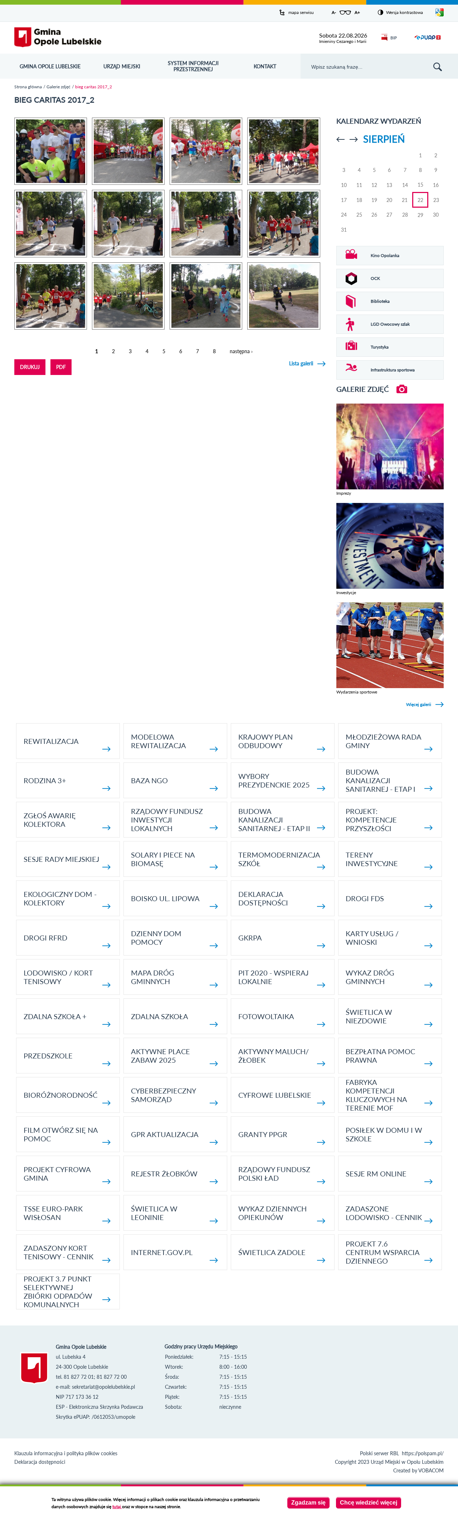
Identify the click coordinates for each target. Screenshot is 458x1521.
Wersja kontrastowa (404, 12)
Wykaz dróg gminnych (370, 977)
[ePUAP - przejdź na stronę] (427, 41)
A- (334, 12)
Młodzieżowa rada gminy (383, 741)
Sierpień (384, 139)
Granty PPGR (262, 1134)
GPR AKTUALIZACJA (165, 1134)
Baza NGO (149, 780)
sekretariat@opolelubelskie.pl (103, 1387)
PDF (61, 367)
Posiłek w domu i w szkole (384, 1134)
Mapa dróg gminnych (152, 977)
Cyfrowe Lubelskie (274, 1095)
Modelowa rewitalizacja (158, 741)
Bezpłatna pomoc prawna (380, 1055)
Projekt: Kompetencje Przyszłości (371, 820)
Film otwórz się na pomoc (61, 1134)
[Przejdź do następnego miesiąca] (354, 139)
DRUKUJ (30, 367)
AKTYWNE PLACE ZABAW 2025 (160, 1055)
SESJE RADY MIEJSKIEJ (61, 859)
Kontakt (265, 66)
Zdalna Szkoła (159, 1016)
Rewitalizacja (51, 741)
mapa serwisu (301, 12)
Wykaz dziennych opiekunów (272, 1212)
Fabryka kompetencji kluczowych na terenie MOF (376, 1095)
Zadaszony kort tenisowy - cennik (58, 1252)
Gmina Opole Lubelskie (50, 66)
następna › (241, 351)
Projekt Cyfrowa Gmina (57, 1173)
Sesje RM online (376, 1173)
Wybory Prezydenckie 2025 (274, 780)
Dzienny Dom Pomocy (156, 937)
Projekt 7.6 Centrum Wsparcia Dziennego (382, 1252)
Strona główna (28, 86)
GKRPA (250, 937)
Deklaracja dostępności (263, 898)
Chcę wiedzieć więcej (368, 1503)
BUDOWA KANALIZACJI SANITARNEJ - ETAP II (274, 820)
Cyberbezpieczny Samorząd (163, 1094)
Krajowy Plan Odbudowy (265, 741)
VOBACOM (431, 1470)
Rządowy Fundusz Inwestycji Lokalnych (167, 820)
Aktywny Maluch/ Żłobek (273, 1055)
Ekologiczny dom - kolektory (60, 898)
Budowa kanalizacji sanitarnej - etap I (380, 780)
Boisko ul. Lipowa (165, 898)
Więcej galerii (418, 704)
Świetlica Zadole (272, 1252)
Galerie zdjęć (58, 86)
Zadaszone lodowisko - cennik (384, 1212)
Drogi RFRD (45, 937)
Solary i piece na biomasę (163, 859)
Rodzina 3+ (45, 780)
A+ (357, 12)
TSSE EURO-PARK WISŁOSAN (53, 1212)
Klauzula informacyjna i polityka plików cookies (65, 1453)
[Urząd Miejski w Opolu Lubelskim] (57, 37)
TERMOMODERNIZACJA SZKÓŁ (279, 859)
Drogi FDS (365, 898)
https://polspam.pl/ (423, 1453)
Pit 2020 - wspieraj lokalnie (273, 977)
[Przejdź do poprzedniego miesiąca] (340, 139)
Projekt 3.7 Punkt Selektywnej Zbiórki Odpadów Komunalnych (58, 1291)
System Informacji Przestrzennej (193, 66)
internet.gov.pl (162, 1252)
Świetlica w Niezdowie (369, 1016)
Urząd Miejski (121, 66)
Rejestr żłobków (164, 1173)
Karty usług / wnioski (372, 937)
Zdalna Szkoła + (55, 1016)
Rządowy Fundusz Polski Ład (274, 1173)
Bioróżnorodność (60, 1095)
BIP (393, 37)
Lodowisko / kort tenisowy (58, 977)
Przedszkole (48, 1055)
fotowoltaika (266, 1016)
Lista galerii (301, 363)
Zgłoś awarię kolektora (50, 819)
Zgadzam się (308, 1503)
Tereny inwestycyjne (372, 859)
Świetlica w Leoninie (154, 1212)
